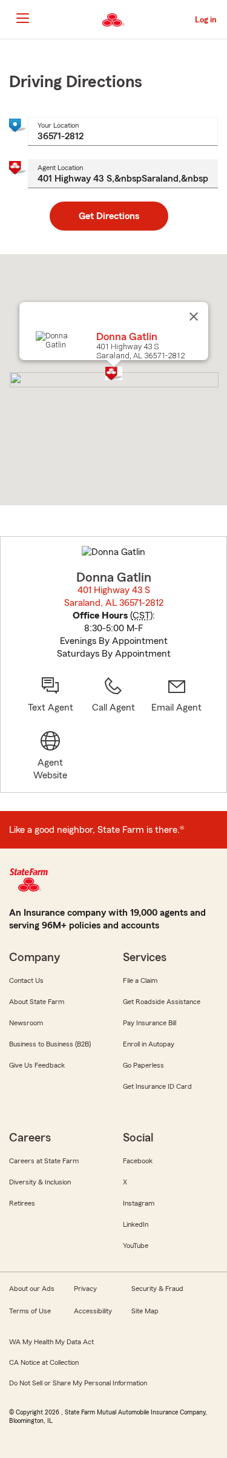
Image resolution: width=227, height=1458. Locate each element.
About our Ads (31, 1288)
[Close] (193, 316)
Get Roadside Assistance (161, 1001)
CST (141, 615)
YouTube (135, 1245)
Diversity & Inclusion (40, 1182)
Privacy (85, 1288)
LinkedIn (135, 1224)
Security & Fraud (157, 1288)
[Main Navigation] (22, 18)
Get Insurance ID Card (157, 1086)
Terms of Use (30, 1311)
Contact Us (26, 980)
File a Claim (140, 980)
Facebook (138, 1160)
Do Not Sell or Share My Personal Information (78, 1383)
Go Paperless (143, 1065)
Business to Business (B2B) (50, 1044)
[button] (113, 373)
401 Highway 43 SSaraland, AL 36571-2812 (114, 596)
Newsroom (26, 1022)
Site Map (145, 1311)
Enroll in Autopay (148, 1044)
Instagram (138, 1203)
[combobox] (123, 131)
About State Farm (36, 1001)
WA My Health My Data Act (51, 1341)
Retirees (22, 1203)
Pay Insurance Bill (149, 1022)
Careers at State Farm (44, 1160)
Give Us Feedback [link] (37, 1065)
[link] (176, 695)
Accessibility (93, 1311)
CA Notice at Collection (44, 1362)
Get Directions (109, 216)
